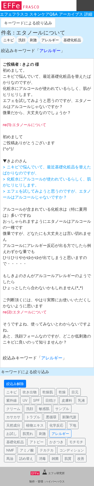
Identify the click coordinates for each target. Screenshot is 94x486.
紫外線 (11, 400)
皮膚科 (67, 400)
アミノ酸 (27, 450)
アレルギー (50, 40)
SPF (36, 400)
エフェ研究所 (56, 473)
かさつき (56, 442)
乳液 (81, 400)
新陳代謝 (69, 417)
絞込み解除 (15, 384)
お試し (11, 433)
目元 (74, 392)
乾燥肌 (47, 392)
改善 (80, 458)
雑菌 (55, 458)
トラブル (33, 417)
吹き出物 (30, 392)
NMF (10, 450)
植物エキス (35, 425)
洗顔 (21, 40)
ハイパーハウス (55, 481)
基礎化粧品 (72, 40)
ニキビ (8, 40)
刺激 (33, 40)
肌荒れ (28, 433)
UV (25, 400)
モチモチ (76, 442)
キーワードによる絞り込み (28, 22)
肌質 (67, 458)
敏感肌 (44, 408)
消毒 (42, 458)
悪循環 (51, 417)
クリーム (13, 408)
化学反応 (56, 425)
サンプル (62, 408)
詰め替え (26, 458)
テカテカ (47, 450)
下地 (72, 425)
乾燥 (62, 392)
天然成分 (13, 425)
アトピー (37, 442)
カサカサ (13, 417)
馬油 (9, 458)
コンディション (71, 450)
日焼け (50, 400)
